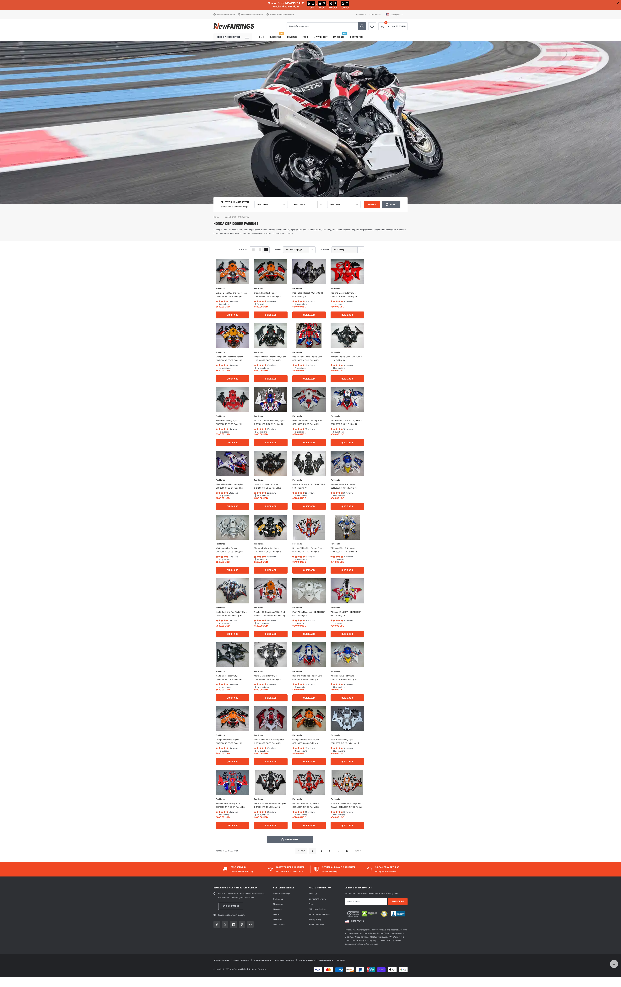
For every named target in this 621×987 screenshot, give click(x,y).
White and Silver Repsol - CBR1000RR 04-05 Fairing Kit (229, 550)
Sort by (324, 249)
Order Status (375, 15)
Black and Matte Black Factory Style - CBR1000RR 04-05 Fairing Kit (270, 358)
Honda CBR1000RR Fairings (236, 217)
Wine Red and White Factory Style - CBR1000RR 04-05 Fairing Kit (270, 741)
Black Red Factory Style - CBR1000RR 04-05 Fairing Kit (229, 422)
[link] (372, 26)
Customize (275, 37)
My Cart (276, 914)
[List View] (253, 250)
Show (277, 249)
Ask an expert (231, 906)
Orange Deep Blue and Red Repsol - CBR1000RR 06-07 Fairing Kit (232, 295)
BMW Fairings (326, 960)
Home (261, 37)
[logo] (233, 26)
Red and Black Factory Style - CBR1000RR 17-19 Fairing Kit (305, 805)
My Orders (277, 909)
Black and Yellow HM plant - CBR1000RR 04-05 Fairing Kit (267, 550)
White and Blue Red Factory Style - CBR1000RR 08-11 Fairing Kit (346, 422)
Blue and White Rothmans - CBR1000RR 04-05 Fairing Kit (344, 486)
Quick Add (232, 315)
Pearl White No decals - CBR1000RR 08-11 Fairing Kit (308, 614)
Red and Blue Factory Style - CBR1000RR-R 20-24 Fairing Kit (230, 805)
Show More (292, 839)
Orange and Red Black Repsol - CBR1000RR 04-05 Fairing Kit (306, 741)
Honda (222, 289)
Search (372, 204)
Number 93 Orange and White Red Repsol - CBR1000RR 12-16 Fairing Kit (269, 614)
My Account (361, 15)
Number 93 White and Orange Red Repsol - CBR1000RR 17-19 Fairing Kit (346, 805)
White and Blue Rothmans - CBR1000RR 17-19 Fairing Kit (344, 550)
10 (347, 851)
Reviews (292, 37)
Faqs (305, 37)
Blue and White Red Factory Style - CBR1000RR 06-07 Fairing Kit (307, 678)
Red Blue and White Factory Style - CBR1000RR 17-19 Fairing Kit (307, 358)
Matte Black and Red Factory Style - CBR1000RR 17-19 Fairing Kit (270, 805)
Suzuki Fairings (241, 960)
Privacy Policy (315, 919)
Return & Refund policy (319, 914)
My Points (338, 37)
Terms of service (316, 925)
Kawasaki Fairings (285, 960)
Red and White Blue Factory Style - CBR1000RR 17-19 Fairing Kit (307, 550)
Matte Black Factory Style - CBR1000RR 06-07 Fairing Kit (229, 678)
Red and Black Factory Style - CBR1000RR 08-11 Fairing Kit (344, 295)
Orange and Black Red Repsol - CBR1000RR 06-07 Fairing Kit (230, 358)
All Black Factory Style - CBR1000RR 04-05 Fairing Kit (308, 486)
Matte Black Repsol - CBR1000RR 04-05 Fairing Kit (307, 295)
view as (243, 249)
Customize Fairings (281, 894)
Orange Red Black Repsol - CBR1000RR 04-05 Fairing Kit (267, 295)
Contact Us (356, 37)
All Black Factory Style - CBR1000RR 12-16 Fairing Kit (347, 358)
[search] (362, 26)
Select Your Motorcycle (235, 202)
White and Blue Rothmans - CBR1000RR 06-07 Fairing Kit (344, 678)
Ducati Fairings (307, 960)
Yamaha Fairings (262, 960)
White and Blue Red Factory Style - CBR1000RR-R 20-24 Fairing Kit (269, 422)
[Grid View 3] (259, 250)
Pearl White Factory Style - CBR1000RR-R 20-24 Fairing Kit (345, 741)
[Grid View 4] (265, 250)
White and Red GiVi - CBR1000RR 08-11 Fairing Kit (346, 614)
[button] (394, 14)
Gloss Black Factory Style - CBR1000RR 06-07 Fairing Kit (267, 486)
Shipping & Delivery (317, 909)
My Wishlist (320, 37)
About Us (313, 894)
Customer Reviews (317, 899)
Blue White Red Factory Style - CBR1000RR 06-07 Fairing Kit (229, 486)
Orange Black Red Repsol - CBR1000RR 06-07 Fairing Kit (229, 741)
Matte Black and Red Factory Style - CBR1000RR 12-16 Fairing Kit (232, 614)
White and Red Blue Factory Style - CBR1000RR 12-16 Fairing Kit (307, 422)
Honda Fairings (221, 960)
